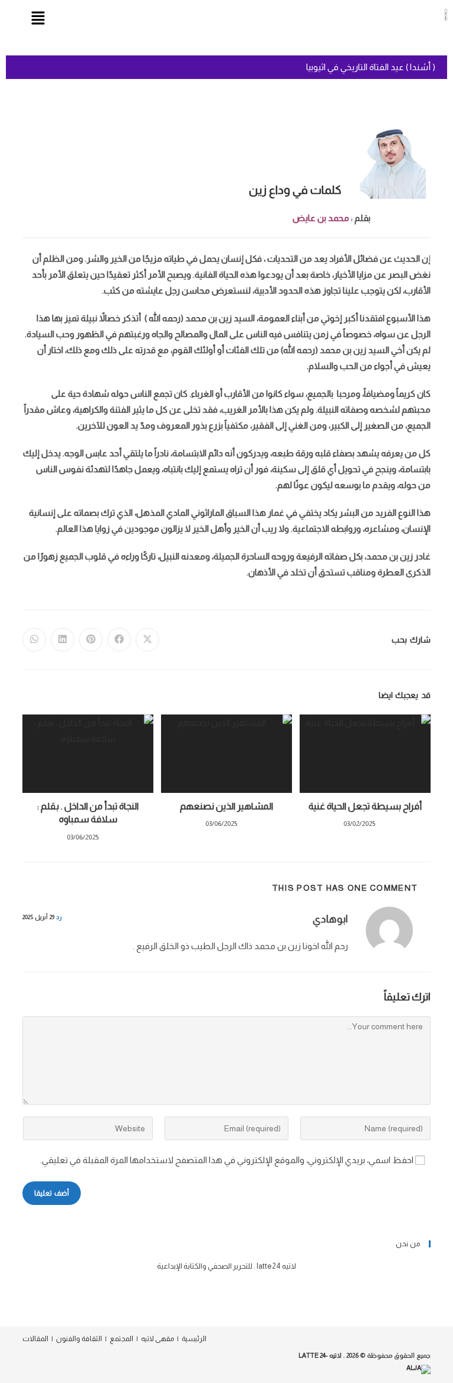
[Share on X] (147, 639)
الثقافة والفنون (79, 1339)
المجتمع (121, 1339)
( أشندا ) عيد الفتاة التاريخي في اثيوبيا (370, 67)
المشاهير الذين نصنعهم (226, 806)
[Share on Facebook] (119, 639)
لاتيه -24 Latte (320, 1355)
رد (59, 917)
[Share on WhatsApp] (34, 639)
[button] (38, 19)
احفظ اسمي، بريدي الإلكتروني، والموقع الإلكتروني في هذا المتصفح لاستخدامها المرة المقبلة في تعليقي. (226, 1160)
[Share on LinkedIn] (62, 639)
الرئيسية (194, 1339)
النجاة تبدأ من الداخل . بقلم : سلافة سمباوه (88, 812)
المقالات (35, 1339)
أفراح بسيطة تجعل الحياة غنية (365, 806)
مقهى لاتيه (157, 1339)
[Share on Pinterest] (91, 639)
